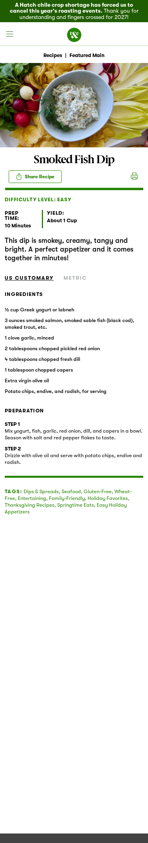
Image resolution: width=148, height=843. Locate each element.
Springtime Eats (75, 505)
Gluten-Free (98, 491)
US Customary (29, 278)
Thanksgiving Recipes (29, 505)
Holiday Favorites (108, 498)
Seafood (71, 491)
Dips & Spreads (41, 491)
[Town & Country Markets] (74, 34)
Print (134, 176)
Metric (75, 278)
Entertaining (32, 498)
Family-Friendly (67, 498)
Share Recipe (39, 176)
